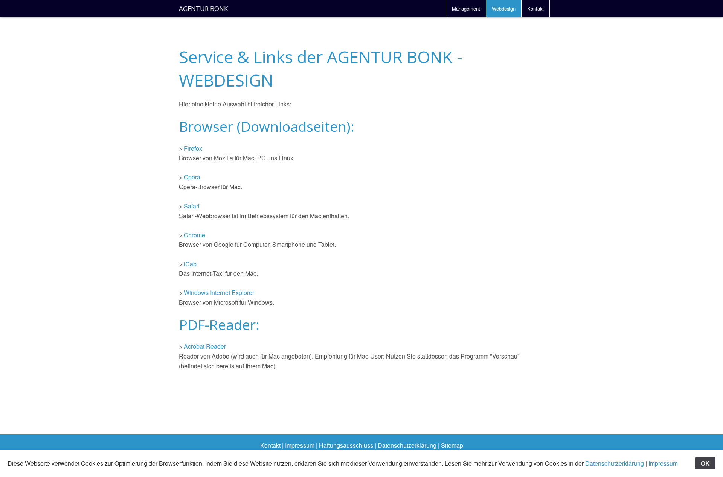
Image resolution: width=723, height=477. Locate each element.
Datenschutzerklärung (407, 445)
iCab (190, 264)
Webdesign (504, 8)
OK (705, 463)
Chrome (194, 235)
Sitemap (452, 445)
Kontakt (535, 8)
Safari (192, 206)
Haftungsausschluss (346, 445)
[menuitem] (466, 8)
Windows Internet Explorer (219, 292)
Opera (192, 177)
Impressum (299, 445)
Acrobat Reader (205, 346)
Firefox (193, 148)
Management (466, 8)
